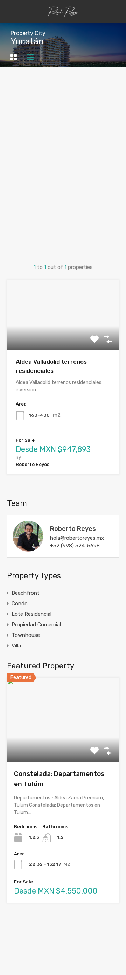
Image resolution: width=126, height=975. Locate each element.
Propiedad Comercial (36, 624)
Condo (20, 603)
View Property (63, 337)
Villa (16, 646)
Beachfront (26, 593)
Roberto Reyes (73, 529)
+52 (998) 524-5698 (75, 545)
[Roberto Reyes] (28, 548)
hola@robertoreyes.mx (77, 538)
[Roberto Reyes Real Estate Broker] (63, 14)
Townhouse (26, 635)
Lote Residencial (31, 614)
